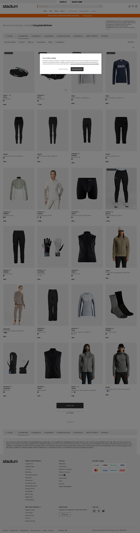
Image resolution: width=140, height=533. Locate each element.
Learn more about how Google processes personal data (84, 64)
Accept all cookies (77, 69)
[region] (71, 63)
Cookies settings (63, 69)
